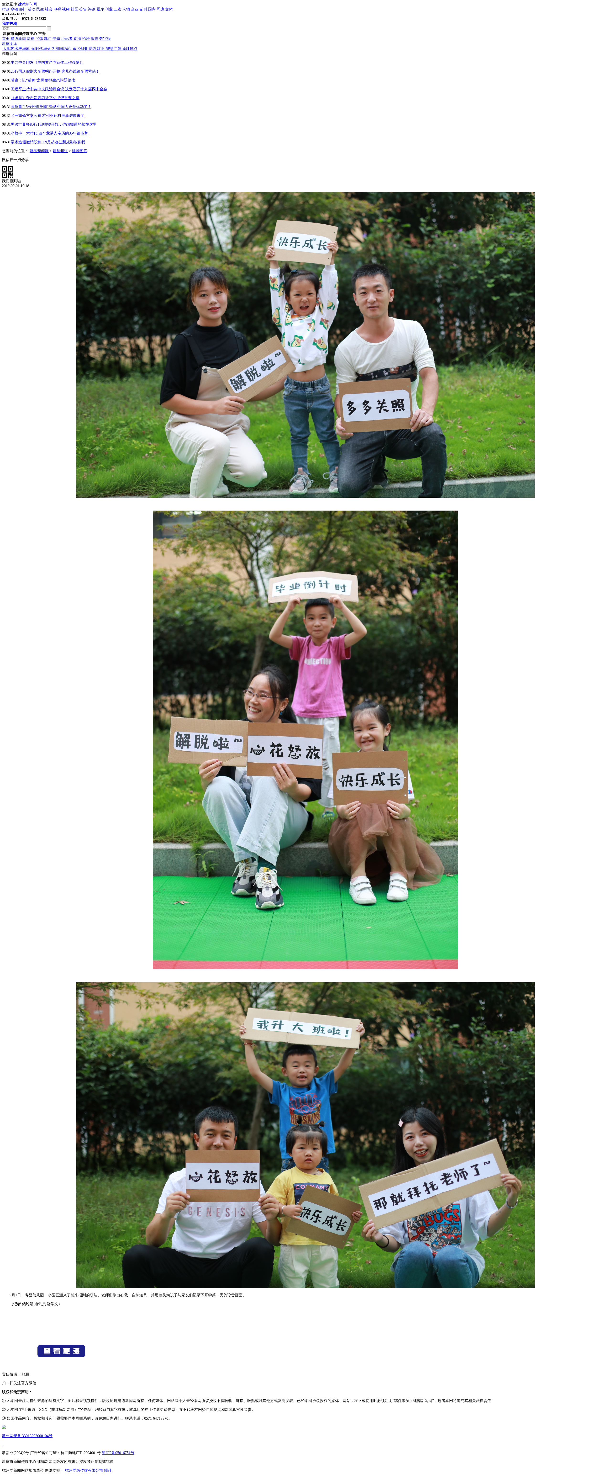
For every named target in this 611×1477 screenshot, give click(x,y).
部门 (23, 9)
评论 (91, 9)
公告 (83, 9)
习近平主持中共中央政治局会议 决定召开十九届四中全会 (59, 89)
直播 (77, 39)
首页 (6, 39)
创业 (109, 9)
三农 (117, 9)
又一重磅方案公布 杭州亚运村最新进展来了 (47, 115)
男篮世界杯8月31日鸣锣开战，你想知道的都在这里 (54, 124)
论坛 (86, 39)
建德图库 (9, 44)
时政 (6, 9)
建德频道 (60, 151)
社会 (49, 9)
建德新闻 (18, 39)
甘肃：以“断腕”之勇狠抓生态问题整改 (43, 80)
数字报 (105, 39)
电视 (57, 9)
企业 (134, 9)
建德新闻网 (27, 4)
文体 (169, 9)
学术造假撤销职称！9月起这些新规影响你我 (48, 142)
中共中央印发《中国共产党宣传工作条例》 (47, 62)
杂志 (94, 39)
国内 (152, 9)
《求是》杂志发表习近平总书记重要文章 (45, 98)
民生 (40, 9)
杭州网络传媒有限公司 (84, 1470)
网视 (30, 39)
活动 (31, 9)
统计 (108, 1470)
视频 (66, 9)
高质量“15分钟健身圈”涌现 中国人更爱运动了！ (51, 107)
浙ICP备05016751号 (118, 1453)
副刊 (143, 9)
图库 (100, 9)
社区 (74, 9)
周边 (160, 9)
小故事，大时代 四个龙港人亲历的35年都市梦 (49, 133)
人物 (126, 9)
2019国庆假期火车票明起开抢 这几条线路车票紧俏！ (55, 71)
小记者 (67, 39)
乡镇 (14, 9)
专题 (56, 39)
